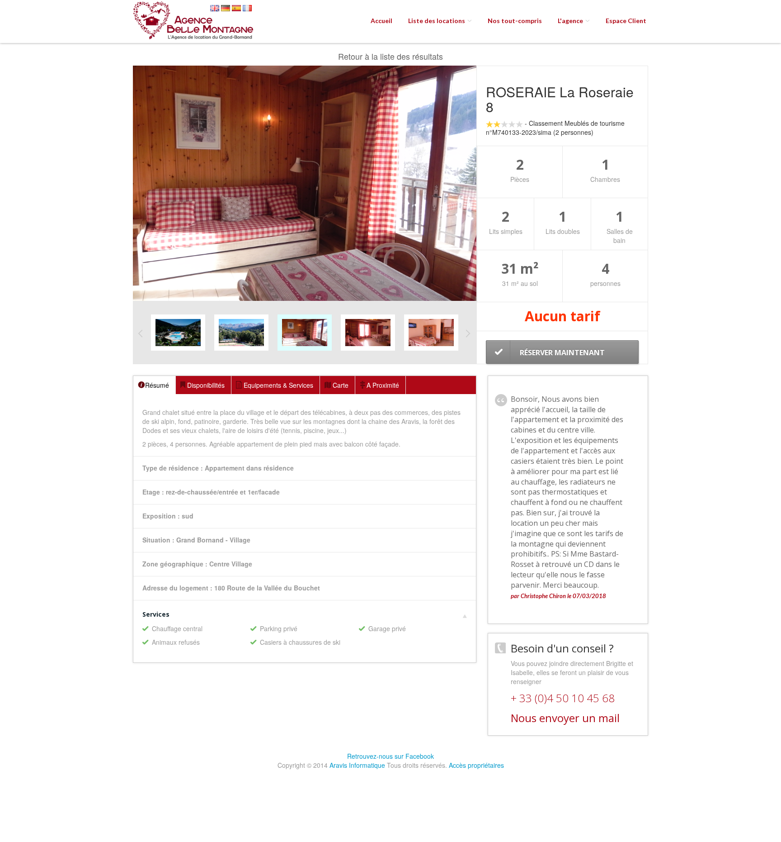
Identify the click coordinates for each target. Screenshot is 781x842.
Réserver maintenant (562, 352)
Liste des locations (437, 20)
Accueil (381, 20)
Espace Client (626, 20)
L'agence (571, 20)
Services (155, 614)
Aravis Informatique (357, 765)
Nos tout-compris (515, 20)
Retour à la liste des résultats (390, 56)
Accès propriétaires (476, 765)
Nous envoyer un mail (565, 717)
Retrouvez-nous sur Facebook (390, 756)
